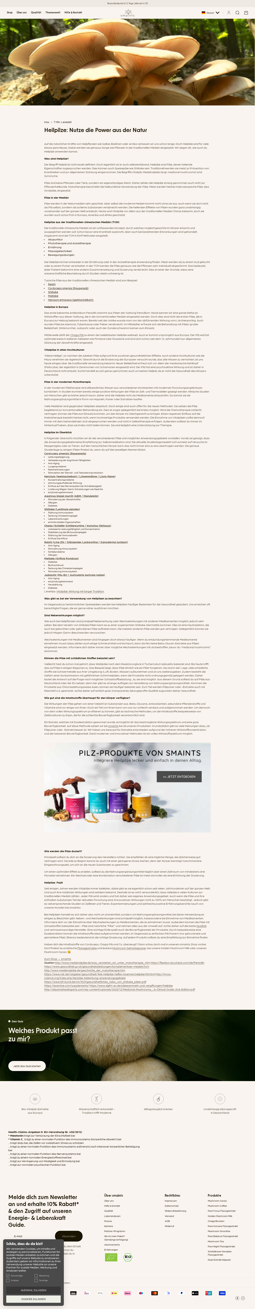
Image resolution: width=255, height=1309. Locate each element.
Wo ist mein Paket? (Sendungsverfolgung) (116, 1237)
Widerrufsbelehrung (175, 1210)
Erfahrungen (111, 1249)
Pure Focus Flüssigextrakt (222, 1210)
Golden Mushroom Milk (220, 1215)
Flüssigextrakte (87, 948)
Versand (169, 1215)
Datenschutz (171, 1205)
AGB (167, 1220)
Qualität (36, 12)
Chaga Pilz (77, 335)
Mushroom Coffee (217, 1205)
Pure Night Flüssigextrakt (221, 1246)
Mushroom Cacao (217, 1200)
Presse (108, 1220)
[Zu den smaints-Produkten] (127, 787)
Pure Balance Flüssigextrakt (223, 1236)
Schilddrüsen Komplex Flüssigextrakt (220, 1253)
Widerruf (169, 1225)
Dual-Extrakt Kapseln (219, 1259)
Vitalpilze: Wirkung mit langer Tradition (80, 591)
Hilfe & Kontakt (73, 12)
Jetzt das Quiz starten (27, 1066)
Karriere (108, 1225)
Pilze (46, 122)
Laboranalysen (112, 1215)
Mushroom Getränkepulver (129, 948)
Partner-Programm (114, 1231)
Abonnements (112, 1244)
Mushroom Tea (216, 1241)
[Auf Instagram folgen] (243, 1298)
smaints (113, 726)
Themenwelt (52, 12)
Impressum (171, 1200)
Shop (9, 12)
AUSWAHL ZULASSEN (33, 1290)
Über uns (22, 12)
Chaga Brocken (216, 1220)
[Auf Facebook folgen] (237, 1298)
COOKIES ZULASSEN (33, 1299)
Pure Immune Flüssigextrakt (223, 1225)
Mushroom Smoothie (219, 1231)
